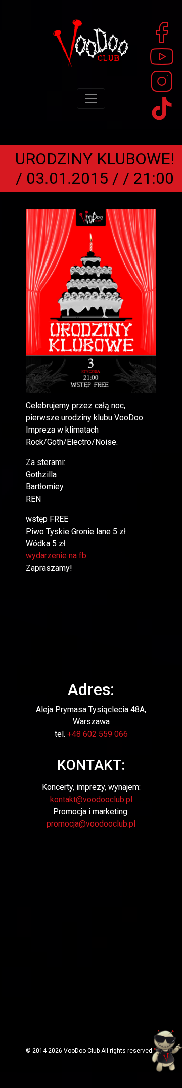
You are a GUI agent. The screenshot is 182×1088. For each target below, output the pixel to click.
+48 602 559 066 (97, 734)
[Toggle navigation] (91, 98)
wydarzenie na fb (56, 556)
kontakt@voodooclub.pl (91, 799)
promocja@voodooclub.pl (91, 824)
